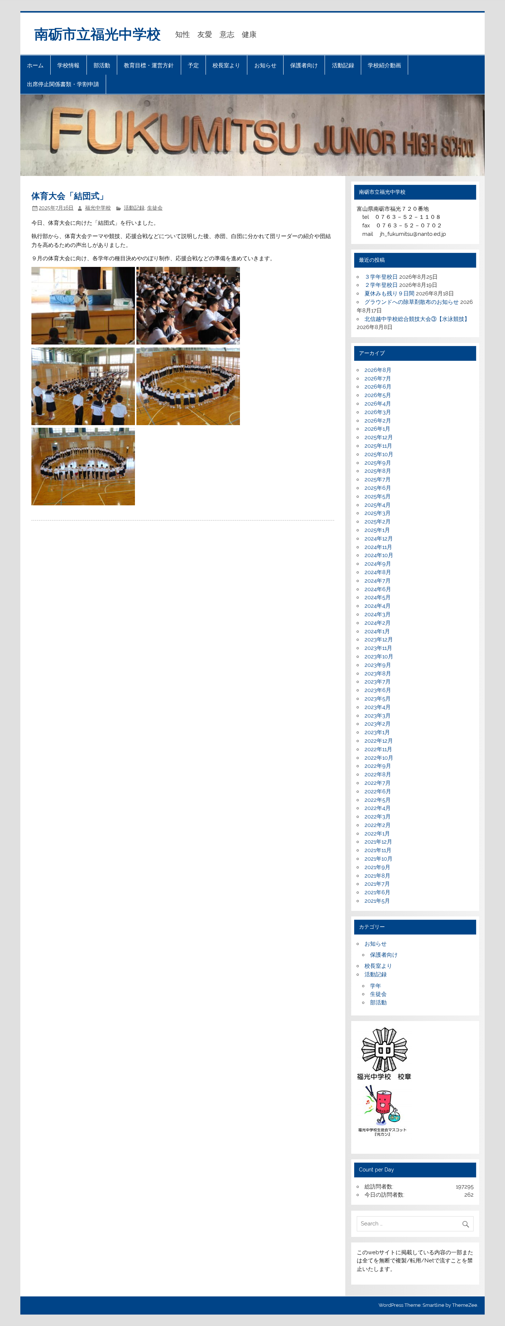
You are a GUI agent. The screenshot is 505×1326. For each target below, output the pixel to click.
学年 (375, 986)
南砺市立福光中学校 (97, 33)
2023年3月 (378, 715)
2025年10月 (379, 454)
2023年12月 (379, 639)
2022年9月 (378, 766)
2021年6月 (377, 892)
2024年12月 (379, 538)
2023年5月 (378, 698)
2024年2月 (378, 623)
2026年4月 (378, 403)
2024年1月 (377, 631)
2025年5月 (378, 496)
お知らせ (265, 65)
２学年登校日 (381, 285)
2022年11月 (378, 749)
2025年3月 (378, 513)
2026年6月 (378, 386)
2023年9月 (378, 665)
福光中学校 (98, 208)
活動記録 (343, 65)
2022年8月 (378, 774)
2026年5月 (378, 395)
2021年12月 (378, 841)
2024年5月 (378, 597)
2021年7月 (377, 884)
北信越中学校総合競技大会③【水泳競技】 (417, 319)
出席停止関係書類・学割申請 (63, 84)
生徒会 (155, 208)
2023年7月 (378, 681)
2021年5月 (377, 901)
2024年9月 (378, 563)
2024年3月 (378, 614)
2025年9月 (378, 462)
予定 (193, 65)
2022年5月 (378, 800)
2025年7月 (378, 479)
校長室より (226, 65)
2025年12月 (379, 437)
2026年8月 (378, 370)
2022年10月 (379, 757)
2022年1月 (377, 833)
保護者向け (304, 65)
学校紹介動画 (384, 65)
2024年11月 (378, 547)
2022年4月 (378, 808)
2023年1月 (377, 732)
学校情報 (68, 65)
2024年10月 (379, 555)
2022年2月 (378, 825)
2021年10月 (379, 858)
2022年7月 (378, 783)
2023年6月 (378, 690)
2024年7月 (378, 580)
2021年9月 (377, 867)
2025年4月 (378, 505)
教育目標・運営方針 (149, 65)
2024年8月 (378, 572)
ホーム (35, 65)
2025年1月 (377, 530)
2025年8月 (378, 471)
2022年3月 (378, 816)
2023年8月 (378, 673)
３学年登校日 (381, 277)
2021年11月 (378, 850)
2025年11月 (378, 445)
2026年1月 (377, 428)
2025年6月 (378, 488)
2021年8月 (377, 875)
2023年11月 (378, 648)
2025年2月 (378, 521)
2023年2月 (378, 723)
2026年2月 (378, 420)
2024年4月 (378, 606)
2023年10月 (379, 656)
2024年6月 (378, 589)
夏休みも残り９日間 (389, 293)
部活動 (102, 65)
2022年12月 (379, 740)
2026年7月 (378, 378)
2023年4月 (378, 707)
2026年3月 (378, 412)
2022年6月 (378, 791)
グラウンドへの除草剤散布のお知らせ (412, 302)
